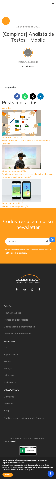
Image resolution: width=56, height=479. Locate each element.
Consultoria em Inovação (17, 333)
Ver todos (6, 108)
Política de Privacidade (15, 252)
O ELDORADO (11, 389)
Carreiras (9, 396)
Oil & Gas (9, 375)
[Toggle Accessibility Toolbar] (50, 473)
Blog (6, 410)
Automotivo (10, 382)
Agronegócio (11, 354)
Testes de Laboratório (16, 319)
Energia (8, 368)
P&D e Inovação (12, 312)
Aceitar (7, 475)
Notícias (8, 403)
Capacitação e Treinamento (19, 326)
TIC (6, 347)
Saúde (7, 361)
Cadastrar (47, 241)
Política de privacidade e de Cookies (24, 417)
